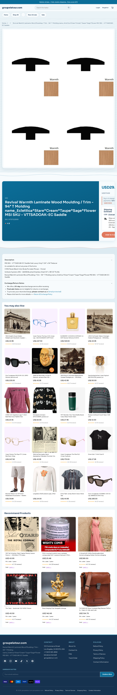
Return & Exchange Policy (43, 294)
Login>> (11, 567)
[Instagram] (10, 661)
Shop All (16, 15)
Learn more (108, 203)
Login (98, 7)
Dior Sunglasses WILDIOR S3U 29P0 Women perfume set (16, 376)
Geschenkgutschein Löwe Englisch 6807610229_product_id (98, 376)
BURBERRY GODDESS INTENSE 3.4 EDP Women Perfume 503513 (72, 337)
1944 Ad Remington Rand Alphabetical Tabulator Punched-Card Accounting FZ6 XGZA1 (44, 455)
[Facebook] (5, 661)
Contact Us (73, 650)
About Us (72, 646)
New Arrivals (32, 15)
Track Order (73, 658)
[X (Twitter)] (27, 661)
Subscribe (107, 674)
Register (105, 7)
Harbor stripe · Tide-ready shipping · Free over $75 (58, 2)
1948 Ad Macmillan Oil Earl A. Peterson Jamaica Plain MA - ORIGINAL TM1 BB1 (42, 376)
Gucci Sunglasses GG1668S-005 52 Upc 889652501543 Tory (99, 494)
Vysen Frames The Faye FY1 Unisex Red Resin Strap (15, 455)
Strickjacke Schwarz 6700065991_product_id (40, 416)
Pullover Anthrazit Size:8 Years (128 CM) (99, 416)
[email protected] (54, 292)
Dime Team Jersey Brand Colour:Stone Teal (72, 494)
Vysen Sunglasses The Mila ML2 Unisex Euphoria (70, 455)
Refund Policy (98, 646)
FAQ (70, 654)
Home (6, 15)
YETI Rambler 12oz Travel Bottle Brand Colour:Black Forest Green (72, 416)
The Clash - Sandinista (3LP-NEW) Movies (18, 608)
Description (9, 260)
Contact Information (101, 662)
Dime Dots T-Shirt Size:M (96, 454)
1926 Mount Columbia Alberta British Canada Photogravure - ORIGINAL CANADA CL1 (72, 376)
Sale (43, 15)
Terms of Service (99, 654)
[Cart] (112, 7)
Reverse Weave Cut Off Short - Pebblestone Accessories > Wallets (15, 494)
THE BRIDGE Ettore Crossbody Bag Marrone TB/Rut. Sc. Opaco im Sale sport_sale (95, 609)
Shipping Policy (98, 658)
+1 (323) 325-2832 (50, 652)
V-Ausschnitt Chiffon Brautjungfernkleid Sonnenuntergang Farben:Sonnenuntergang (92, 554)
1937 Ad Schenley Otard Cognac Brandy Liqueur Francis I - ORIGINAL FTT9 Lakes (20, 554)
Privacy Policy (98, 650)
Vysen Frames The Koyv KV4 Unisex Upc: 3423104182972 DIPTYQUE (44, 337)
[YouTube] (16, 661)
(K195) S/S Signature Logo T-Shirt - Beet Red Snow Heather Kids (16, 416)
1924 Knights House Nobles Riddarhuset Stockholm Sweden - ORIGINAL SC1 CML (15, 337)
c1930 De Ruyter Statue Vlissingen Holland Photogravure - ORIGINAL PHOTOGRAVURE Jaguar (98, 337)
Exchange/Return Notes (14, 283)
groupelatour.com (12, 7)
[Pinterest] (32, 661)
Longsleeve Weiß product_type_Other (44, 494)
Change (111, 215)
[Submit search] (69, 8)
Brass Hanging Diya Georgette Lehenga (54, 608)
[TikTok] (21, 661)
